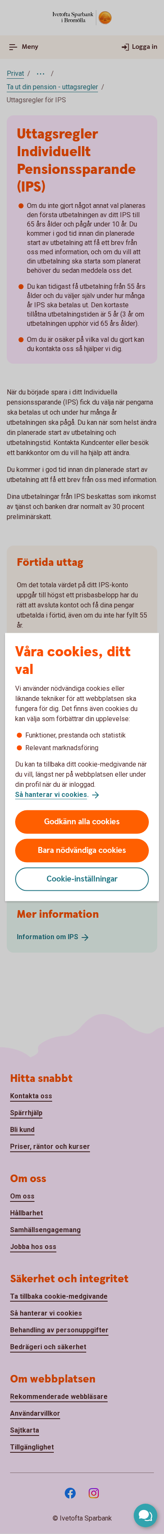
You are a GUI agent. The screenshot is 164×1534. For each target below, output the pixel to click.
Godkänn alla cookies (82, 821)
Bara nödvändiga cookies (82, 850)
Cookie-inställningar (82, 879)
